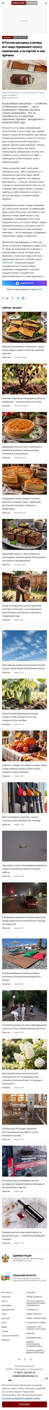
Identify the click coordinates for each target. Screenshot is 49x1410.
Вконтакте (19, 1359)
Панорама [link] (6, 406)
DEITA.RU (8, 262)
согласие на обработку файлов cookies (21, 1398)
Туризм (5, 1331)
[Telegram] (18, 298)
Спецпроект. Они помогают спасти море (36, 1328)
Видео (4, 1327)
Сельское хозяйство (10, 1336)
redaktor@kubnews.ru (25, 1376)
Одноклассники (25, 1359)
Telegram (31, 1359)
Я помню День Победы (36, 1322)
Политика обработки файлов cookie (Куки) (35, 1351)
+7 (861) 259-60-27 (25, 1372)
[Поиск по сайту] (46, 3)
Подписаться (26, 283)
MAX (40, 289)
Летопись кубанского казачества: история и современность (35, 1303)
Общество (6, 1297)
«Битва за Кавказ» (34, 1297)
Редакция (30, 1333)
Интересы (6, 1340)
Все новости (7, 1292)
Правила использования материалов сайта (34, 1344)
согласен (24, 1404)
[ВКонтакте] (7, 298)
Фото (4, 1323)
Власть (5, 1301)
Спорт (4, 1314)
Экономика (6, 1305)
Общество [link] (6, 357)
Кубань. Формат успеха (36, 1318)
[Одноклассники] (12, 298)
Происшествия (8, 1310)
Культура (6, 1318)
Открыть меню (3, 3)
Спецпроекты (32, 1309)
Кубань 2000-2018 (34, 1314)
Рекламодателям (33, 1338)
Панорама (7, 37)
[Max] (23, 298)
